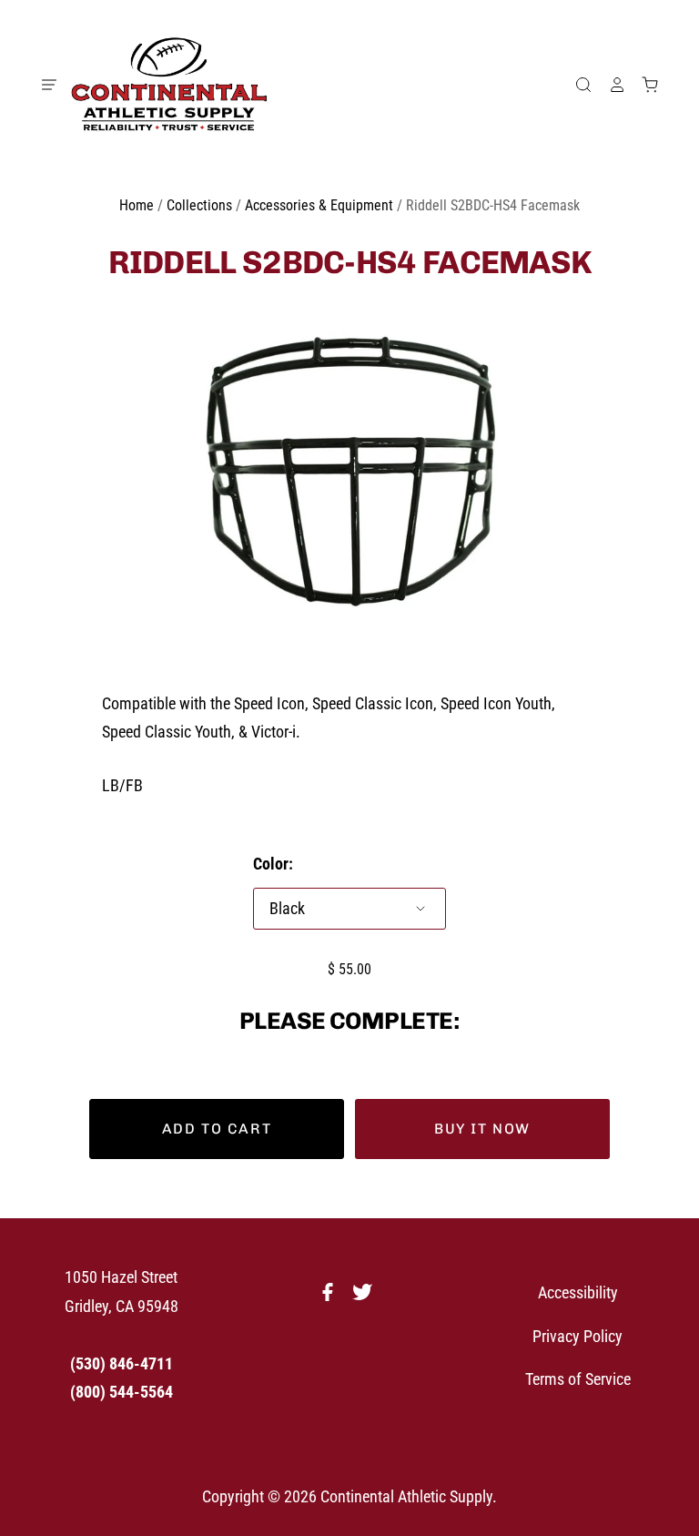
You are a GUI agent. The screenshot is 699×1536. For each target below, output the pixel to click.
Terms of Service (578, 1379)
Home (136, 205)
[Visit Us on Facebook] (332, 1297)
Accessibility (578, 1292)
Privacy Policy (577, 1336)
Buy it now (482, 1128)
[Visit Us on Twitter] (366, 1297)
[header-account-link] (609, 85)
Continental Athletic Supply (406, 1496)
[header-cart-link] (642, 85)
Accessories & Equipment (319, 205)
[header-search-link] (576, 85)
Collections (199, 205)
